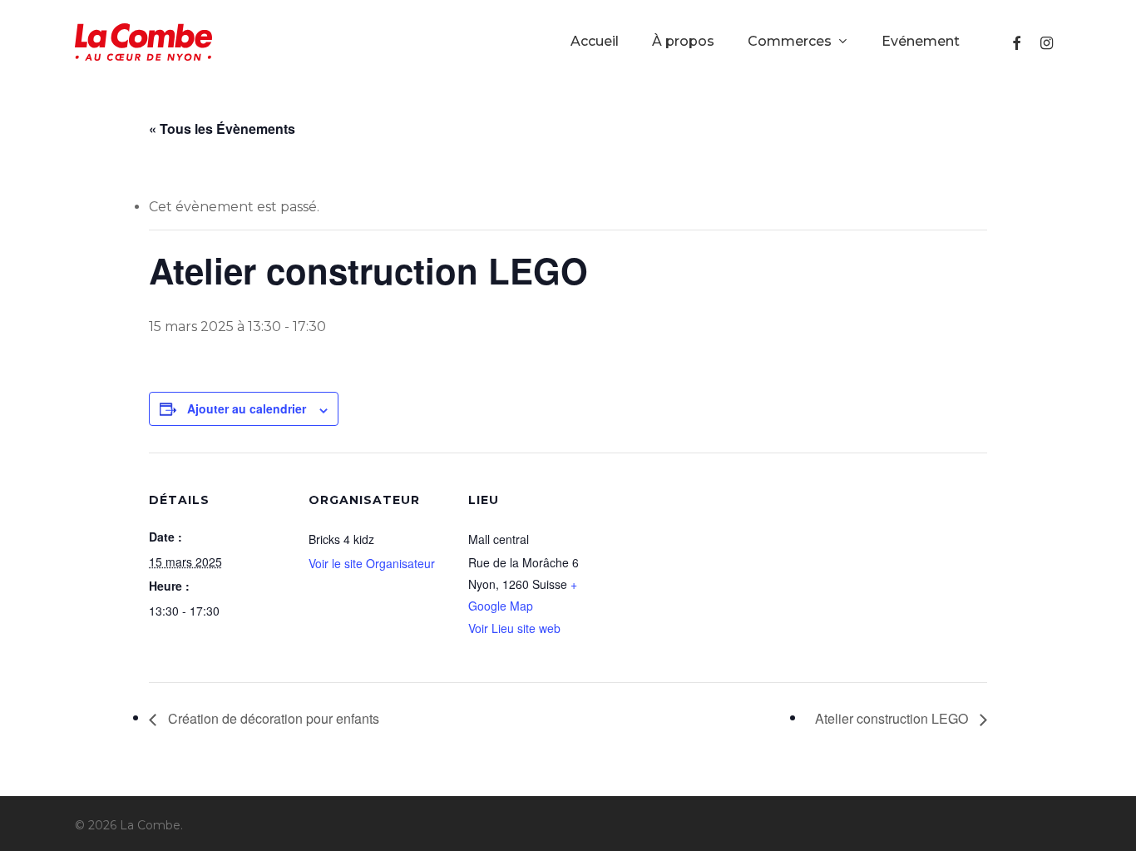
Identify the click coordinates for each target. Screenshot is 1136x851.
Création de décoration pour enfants (272, 718)
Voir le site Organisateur (372, 563)
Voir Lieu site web (514, 628)
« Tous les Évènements (222, 128)
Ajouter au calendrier (246, 408)
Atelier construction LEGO (893, 718)
